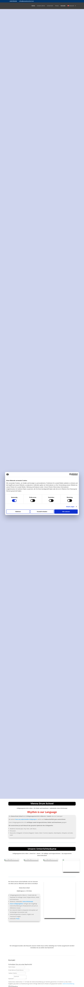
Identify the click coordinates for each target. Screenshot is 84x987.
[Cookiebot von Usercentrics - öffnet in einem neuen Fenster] (70, 474)
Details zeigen (70, 506)
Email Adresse (12, 970)
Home (33, 5)
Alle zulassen (66, 511)
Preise (57, 5)
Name (10, 967)
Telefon (10, 973)
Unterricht (50, 5)
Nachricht (10, 978)
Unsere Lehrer (41, 5)
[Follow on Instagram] (31, 36)
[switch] (32, 500)
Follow (24, 36)
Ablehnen (18, 511)
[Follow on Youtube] (18, 36)
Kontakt (63, 5)
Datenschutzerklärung (68, 983)
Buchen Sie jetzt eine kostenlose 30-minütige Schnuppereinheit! (42, 932)
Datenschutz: (11, 982)
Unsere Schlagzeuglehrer (16, 903)
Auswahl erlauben (42, 511)
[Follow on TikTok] (44, 36)
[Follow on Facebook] (57, 36)
